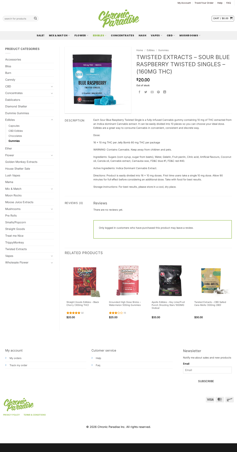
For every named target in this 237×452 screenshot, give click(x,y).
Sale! (40, 35)
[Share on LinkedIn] (165, 92)
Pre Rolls (11, 215)
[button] (223, 18)
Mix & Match (58, 35)
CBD (170, 35)
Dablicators (12, 99)
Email (186, 363)
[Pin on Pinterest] (158, 92)
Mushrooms (188, 35)
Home (139, 50)
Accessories (13, 59)
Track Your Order (204, 2)
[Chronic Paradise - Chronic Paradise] (118, 18)
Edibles (98, 35)
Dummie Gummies (17, 113)
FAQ (228, 2)
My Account (184, 2)
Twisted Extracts (16, 249)
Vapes (155, 35)
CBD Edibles (16, 130)
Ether (8, 148)
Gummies (14, 140)
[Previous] (64, 292)
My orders (16, 358)
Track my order (18, 365)
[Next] (231, 292)
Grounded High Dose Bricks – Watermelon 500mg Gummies (125, 303)
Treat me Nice (14, 235)
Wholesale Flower (16, 262)
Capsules (14, 125)
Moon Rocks (13, 195)
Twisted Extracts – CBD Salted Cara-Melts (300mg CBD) (210, 303)
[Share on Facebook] (139, 92)
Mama (9, 182)
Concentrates (122, 35)
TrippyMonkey (14, 242)
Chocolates (15, 135)
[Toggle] (52, 86)
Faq (98, 365)
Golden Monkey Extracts (21, 162)
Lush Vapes (12, 175)
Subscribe (206, 381)
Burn (8, 73)
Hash (142, 35)
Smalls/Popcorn (15, 222)
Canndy (10, 79)
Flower (80, 35)
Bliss (8, 66)
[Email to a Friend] (152, 92)
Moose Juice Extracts (19, 202)
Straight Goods (15, 229)
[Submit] (35, 19)
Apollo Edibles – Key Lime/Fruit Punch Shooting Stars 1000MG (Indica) (168, 305)
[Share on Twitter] (146, 92)
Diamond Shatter (16, 106)
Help (220, 2)
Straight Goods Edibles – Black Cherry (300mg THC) (82, 303)
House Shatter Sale (17, 168)
